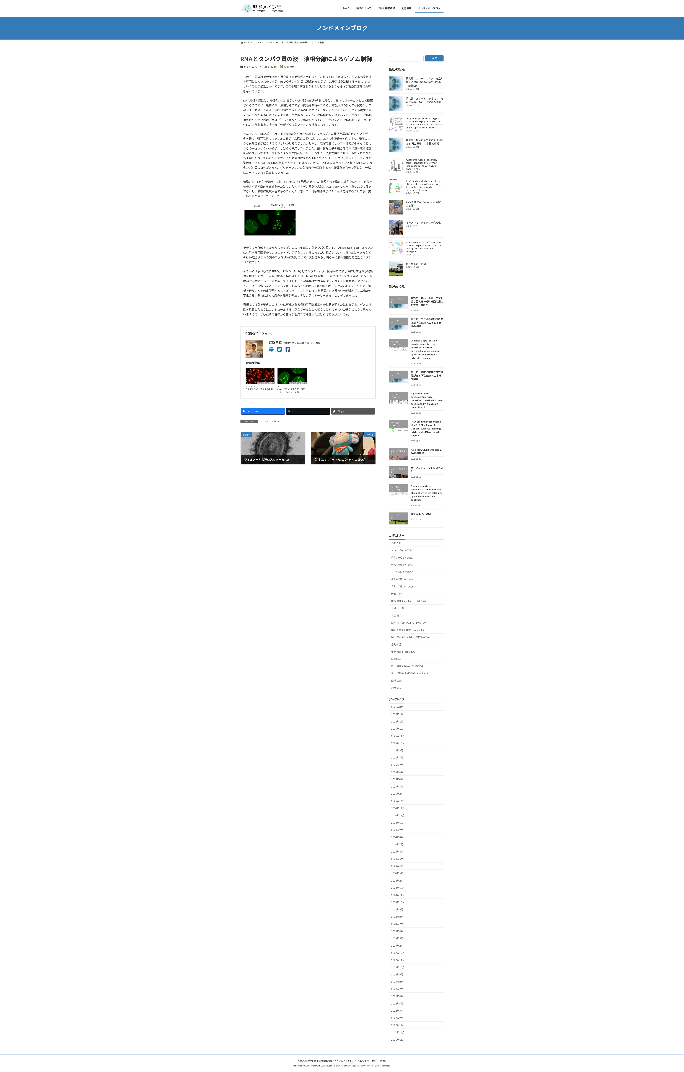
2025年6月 (397, 771)
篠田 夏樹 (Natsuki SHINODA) (407, 665)
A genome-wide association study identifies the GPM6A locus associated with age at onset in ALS (421, 164)
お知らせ (396, 543)
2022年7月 (397, 988)
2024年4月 (397, 866)
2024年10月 (398, 822)
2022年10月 (398, 967)
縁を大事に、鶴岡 (416, 263)
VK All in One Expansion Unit (352, 1065)
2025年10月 (398, 743)
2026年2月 (397, 714)
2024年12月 (398, 808)
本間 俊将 (396, 615)
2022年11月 (398, 960)
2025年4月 (397, 779)
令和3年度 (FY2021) (402, 557)
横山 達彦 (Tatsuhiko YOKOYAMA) (410, 637)
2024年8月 (397, 837)
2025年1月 (397, 800)
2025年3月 (397, 786)
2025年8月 (397, 757)
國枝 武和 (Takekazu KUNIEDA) (408, 600)
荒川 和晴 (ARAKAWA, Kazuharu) (409, 673)
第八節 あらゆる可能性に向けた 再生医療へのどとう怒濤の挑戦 (427, 323)
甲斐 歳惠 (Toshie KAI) (403, 651)
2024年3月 (397, 873)
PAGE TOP (666, 1036)
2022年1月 (397, 1025)
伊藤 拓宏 (396, 593)
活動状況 (396, 644)
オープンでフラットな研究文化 (423, 222)
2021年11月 (398, 1039)
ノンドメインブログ (266, 383)
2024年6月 (397, 851)
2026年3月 (397, 706)
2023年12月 (398, 887)
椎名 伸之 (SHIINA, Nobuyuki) (407, 629)
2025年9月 (397, 750)
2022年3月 (397, 1010)
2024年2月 (397, 880)
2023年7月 (397, 923)
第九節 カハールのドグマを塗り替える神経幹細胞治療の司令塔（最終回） (424, 82)
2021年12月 (398, 1032)
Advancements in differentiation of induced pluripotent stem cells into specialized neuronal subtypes (424, 247)
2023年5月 (397, 938)
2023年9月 (397, 909)
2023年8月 (397, 916)
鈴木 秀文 (396, 687)
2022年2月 (397, 1017)
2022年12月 (398, 952)
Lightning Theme (329, 1065)
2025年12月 (398, 728)
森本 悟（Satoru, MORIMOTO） (409, 622)
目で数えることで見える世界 (259, 389)
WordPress (310, 1065)
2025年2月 (397, 793)
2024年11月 (398, 815)
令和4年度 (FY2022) (402, 564)
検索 (434, 58)
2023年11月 (398, 894)
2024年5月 (397, 858)
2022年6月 (397, 996)
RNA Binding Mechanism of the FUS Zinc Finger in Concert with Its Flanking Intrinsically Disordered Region (423, 185)
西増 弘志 (396, 680)
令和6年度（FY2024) (402, 579)
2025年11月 (398, 735)
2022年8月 (397, 981)
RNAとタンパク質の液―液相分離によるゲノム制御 (291, 391)
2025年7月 (397, 764)
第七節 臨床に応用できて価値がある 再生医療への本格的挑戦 (427, 375)
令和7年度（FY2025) (402, 586)
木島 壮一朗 (397, 608)
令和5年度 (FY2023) (402, 572)
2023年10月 (398, 902)
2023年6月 (397, 931)
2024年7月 (397, 844)
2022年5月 (397, 1003)
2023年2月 (397, 945)
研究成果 (396, 658)
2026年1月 (397, 721)
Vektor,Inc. (374, 1065)
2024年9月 (397, 829)
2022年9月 (397, 974)
